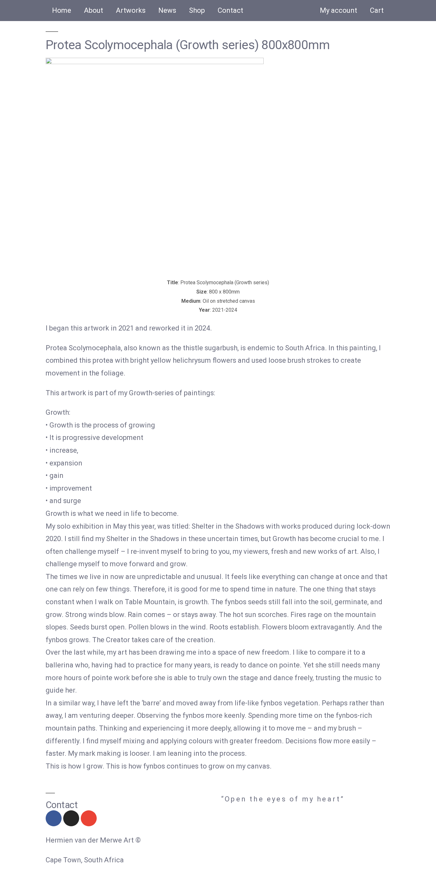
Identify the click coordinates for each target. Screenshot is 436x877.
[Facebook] (54, 818)
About (93, 10)
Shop (197, 10)
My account (338, 10)
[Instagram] (71, 818)
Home (61, 10)
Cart (377, 10)
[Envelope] (89, 818)
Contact (230, 10)
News (167, 10)
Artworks (131, 10)
